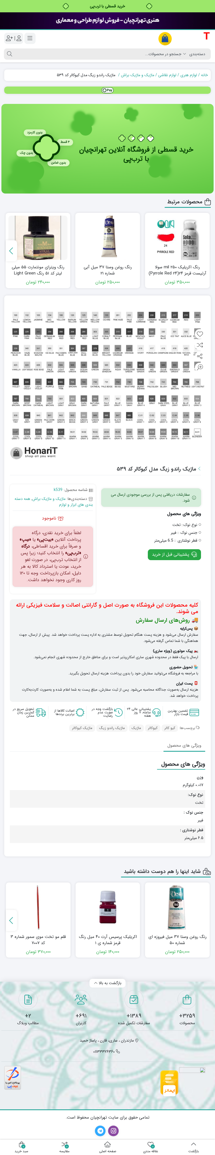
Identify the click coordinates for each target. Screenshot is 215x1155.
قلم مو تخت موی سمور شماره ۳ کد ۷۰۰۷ (38, 940)
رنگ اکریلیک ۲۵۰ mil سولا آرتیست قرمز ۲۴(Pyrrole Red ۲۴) (177, 270)
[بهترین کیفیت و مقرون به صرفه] (107, 20)
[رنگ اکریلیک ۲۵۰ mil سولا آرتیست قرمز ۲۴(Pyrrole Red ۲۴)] (177, 238)
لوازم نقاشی (167, 75)
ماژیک (136, 728)
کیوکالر (153, 728)
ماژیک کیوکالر (82, 728)
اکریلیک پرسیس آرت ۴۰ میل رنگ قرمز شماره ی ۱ (108, 940)
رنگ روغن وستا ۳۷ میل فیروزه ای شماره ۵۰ (177, 940)
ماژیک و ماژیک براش (137, 75)
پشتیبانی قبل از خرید (171, 554)
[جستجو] (9, 54)
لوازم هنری (188, 75)
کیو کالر (169, 728)
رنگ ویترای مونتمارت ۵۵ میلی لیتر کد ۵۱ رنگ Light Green (38, 270)
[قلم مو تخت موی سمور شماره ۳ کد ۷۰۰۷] (38, 907)
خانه (204, 75)
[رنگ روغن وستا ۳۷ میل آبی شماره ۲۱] (107, 238)
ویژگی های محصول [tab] (184, 745)
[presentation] (11, 250)
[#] (107, 90)
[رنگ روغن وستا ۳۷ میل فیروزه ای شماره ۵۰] (177, 907)
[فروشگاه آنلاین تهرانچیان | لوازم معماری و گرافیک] (184, 38)
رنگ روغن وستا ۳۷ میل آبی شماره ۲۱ (108, 270)
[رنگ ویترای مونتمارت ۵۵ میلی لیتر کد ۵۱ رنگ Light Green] (37, 238)
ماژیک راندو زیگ (112, 728)
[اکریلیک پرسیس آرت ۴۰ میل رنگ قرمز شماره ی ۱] (107, 907)
